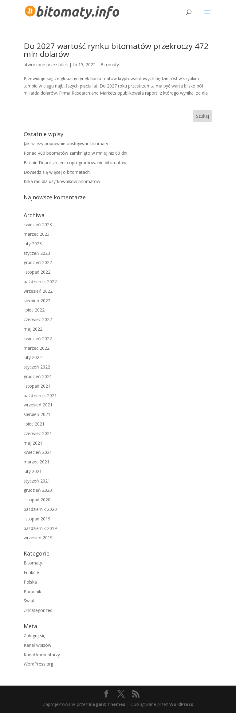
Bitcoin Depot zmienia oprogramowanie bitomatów (75, 162)
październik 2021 (40, 395)
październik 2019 (40, 528)
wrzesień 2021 (38, 405)
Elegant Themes (107, 704)
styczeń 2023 (37, 253)
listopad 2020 (37, 500)
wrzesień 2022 (38, 291)
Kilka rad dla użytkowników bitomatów (62, 181)
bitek (63, 64)
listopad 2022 (37, 272)
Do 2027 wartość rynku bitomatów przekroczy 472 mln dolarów (116, 49)
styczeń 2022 (37, 367)
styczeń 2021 (37, 481)
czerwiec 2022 (38, 319)
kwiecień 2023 (38, 224)
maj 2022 (33, 329)
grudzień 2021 (38, 376)
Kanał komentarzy (42, 655)
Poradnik (32, 591)
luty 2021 (33, 471)
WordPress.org (38, 664)
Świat (29, 601)
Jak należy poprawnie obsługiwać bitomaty (66, 143)
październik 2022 (40, 281)
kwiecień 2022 (38, 338)
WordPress (181, 704)
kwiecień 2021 (38, 452)
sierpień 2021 (37, 414)
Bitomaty (109, 64)
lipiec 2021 (34, 424)
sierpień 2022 (37, 301)
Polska (30, 582)
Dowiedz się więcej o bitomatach (57, 172)
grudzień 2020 (38, 490)
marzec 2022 (36, 348)
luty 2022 (33, 357)
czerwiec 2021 (38, 433)
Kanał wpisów (37, 645)
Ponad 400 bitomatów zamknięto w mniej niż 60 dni (75, 153)
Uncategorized (38, 610)
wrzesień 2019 (38, 537)
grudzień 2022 (38, 262)
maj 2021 (33, 443)
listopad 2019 (37, 519)
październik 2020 (40, 509)
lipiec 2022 (34, 310)
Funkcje (31, 572)
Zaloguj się (34, 635)
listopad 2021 (37, 386)
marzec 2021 (36, 462)
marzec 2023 (36, 234)
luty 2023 (33, 243)
